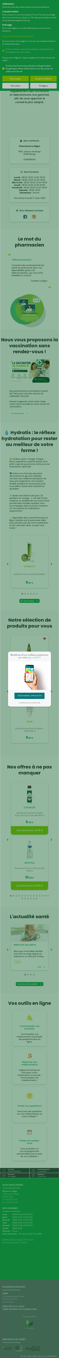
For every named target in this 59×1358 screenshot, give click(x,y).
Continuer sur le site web (29, 702)
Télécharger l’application (29, 695)
